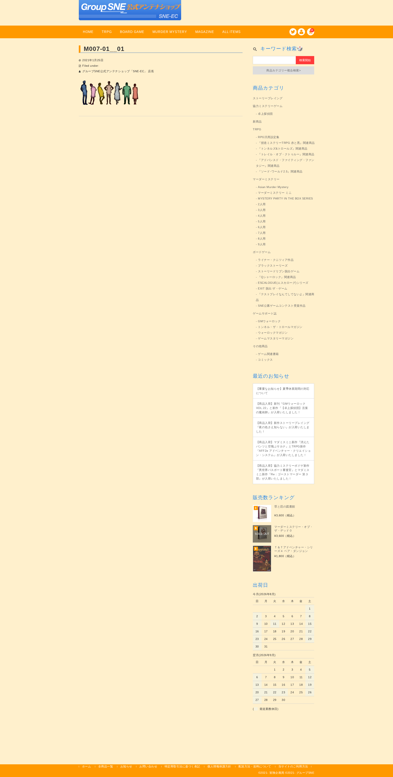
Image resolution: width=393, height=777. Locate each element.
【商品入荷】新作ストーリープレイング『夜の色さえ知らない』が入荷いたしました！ (282, 427)
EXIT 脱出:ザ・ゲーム (272, 288)
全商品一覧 (105, 766)
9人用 (262, 244)
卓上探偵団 (265, 113)
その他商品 (260, 346)
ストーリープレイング (267, 98)
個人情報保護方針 (219, 766)
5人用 (262, 221)
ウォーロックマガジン (273, 332)
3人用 (262, 210)
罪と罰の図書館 (284, 506)
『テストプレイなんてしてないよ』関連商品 (285, 297)
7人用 (262, 232)
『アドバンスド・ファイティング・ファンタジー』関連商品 (285, 162)
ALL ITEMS (231, 32)
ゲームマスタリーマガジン (276, 338)
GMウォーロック (269, 321)
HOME (88, 32)
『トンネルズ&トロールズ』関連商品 (282, 148)
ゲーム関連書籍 (268, 354)
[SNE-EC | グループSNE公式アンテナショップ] (130, 15)
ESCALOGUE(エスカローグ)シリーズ (283, 282)
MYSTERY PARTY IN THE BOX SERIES (285, 198)
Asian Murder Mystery (273, 187)
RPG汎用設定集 (268, 137)
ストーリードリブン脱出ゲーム (278, 271)
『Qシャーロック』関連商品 (277, 277)
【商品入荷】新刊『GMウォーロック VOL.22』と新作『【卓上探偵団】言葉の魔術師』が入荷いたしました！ (282, 408)
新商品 (257, 121)
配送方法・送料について (254, 766)
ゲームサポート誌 (265, 313)
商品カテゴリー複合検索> (283, 70)
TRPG (107, 32)
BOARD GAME (132, 32)
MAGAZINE (204, 32)
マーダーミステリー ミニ (274, 192)
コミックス (265, 359)
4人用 (262, 215)
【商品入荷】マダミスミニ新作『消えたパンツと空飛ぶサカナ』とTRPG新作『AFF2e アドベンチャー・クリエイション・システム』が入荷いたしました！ (283, 448)
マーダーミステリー (266, 179)
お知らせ (126, 766)
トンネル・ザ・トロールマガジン (280, 327)
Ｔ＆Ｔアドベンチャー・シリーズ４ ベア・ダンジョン (293, 549)
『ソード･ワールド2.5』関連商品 (280, 171)
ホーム (86, 766)
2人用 (262, 204)
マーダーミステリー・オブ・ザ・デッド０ (293, 528)
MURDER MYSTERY (169, 32)
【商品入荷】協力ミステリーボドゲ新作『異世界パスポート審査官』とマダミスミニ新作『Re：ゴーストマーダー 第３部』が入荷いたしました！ (282, 472)
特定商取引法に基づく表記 (182, 766)
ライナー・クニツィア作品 (276, 259)
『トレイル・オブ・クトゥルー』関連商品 (286, 154)
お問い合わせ (148, 766)
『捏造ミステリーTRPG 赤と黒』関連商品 (286, 142)
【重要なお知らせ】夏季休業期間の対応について (282, 391)
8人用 (262, 238)
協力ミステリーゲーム (267, 106)
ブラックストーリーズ (273, 265)
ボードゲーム (262, 252)
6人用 (262, 227)
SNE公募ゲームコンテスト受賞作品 (282, 305)
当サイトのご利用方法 (293, 766)
